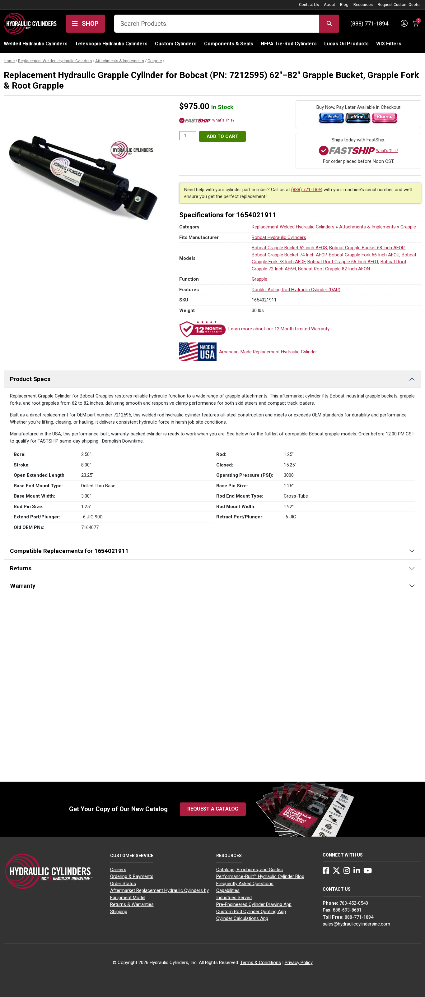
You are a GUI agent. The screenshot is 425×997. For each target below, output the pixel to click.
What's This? (223, 120)
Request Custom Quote (398, 4)
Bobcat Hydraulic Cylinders (279, 237)
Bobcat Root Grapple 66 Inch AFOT (342, 261)
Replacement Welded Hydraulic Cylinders (55, 60)
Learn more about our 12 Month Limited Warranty (278, 329)
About (329, 4)
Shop (89, 23)
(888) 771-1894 (369, 23)
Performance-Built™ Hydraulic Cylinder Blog (260, 876)
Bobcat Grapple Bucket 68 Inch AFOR (367, 247)
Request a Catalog (212, 809)
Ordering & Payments (131, 876)
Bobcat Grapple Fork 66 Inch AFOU (364, 255)
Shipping (118, 911)
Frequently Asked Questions (244, 883)
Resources (363, 4)
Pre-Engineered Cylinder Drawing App (254, 904)
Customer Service (131, 855)
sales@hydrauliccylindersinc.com (356, 924)
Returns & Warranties (132, 904)
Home (9, 60)
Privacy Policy (299, 962)
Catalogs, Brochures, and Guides (249, 869)
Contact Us (309, 4)
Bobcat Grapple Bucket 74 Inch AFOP (289, 255)
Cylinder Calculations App (242, 918)
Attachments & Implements (119, 60)
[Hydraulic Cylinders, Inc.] (30, 23)
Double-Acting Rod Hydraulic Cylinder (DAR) (296, 289)
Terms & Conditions (260, 962)
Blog (344, 4)
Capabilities (228, 890)
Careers (118, 869)
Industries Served (234, 897)
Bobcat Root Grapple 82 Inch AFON (334, 269)
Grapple (154, 60)
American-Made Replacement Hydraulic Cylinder (268, 352)
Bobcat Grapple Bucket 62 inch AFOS (289, 247)
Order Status (123, 883)
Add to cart (222, 136)
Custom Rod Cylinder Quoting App (251, 911)
